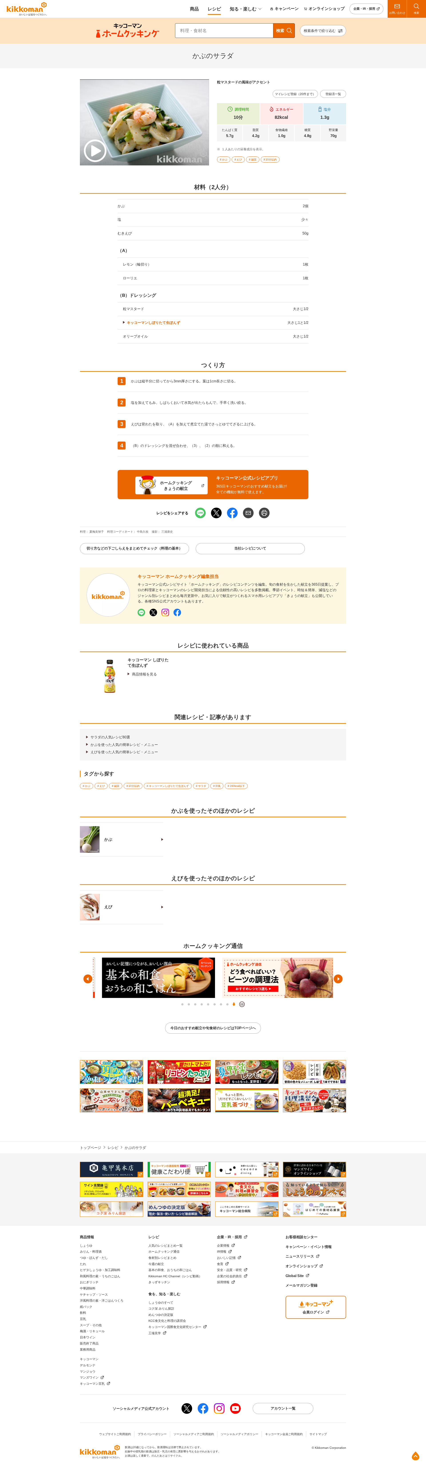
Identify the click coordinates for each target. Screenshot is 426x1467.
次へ (338, 978)
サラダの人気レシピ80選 (110, 737)
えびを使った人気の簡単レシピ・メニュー (124, 752)
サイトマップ (318, 1434)
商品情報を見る (144, 674)
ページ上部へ (415, 1455)
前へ (87, 978)
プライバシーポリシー (152, 1434)
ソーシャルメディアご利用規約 (194, 1434)
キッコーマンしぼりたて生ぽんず (153, 323)
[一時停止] (242, 1004)
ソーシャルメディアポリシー (239, 1434)
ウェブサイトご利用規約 (115, 1434)
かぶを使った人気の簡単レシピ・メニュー (124, 745)
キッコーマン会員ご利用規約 (284, 1434)
